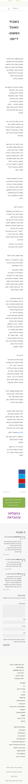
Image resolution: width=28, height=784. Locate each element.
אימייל (23, 626)
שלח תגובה (6, 645)
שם (24, 619)
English (10, 0)
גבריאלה (19, 573)
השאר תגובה (6, 554)
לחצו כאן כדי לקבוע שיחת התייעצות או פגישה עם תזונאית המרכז (12, 503)
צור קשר (18, 0)
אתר (24, 632)
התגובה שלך (21, 603)
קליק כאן (20, 432)
